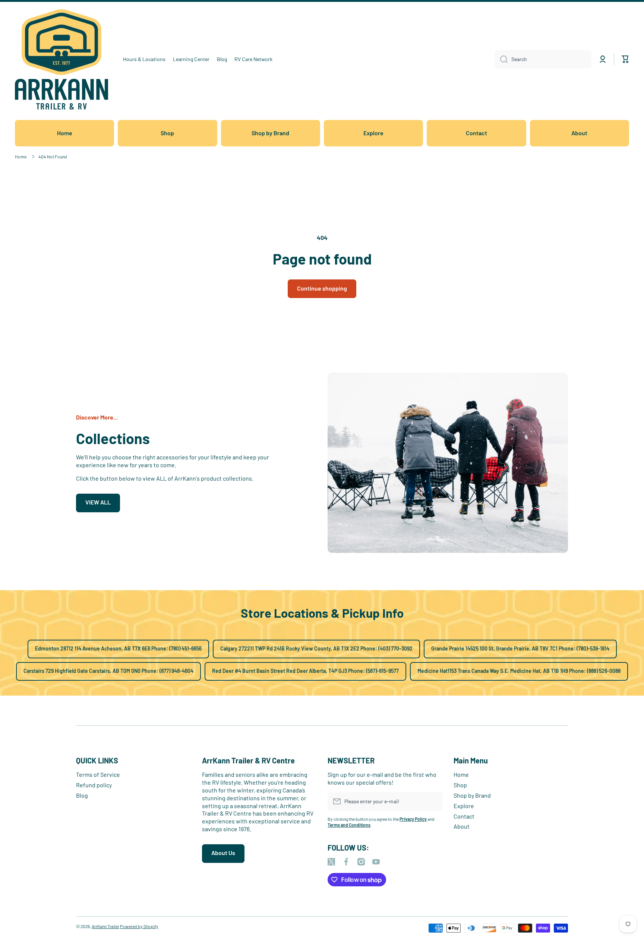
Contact (464, 816)
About (462, 826)
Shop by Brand (472, 795)
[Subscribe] (433, 801)
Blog (82, 795)
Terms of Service (98, 774)
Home (20, 156)
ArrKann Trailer (105, 926)
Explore (464, 805)
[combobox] (543, 59)
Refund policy (94, 784)
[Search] (501, 59)
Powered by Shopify (139, 926)
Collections (113, 438)
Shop (460, 784)
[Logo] (61, 59)
